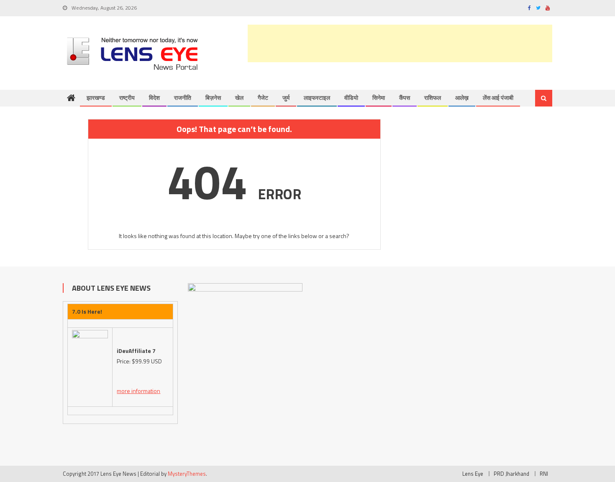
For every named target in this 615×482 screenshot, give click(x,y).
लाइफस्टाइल (317, 97)
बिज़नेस (213, 97)
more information (138, 390)
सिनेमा (378, 97)
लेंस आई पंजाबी (498, 97)
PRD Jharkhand (511, 473)
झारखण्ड (96, 97)
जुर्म (286, 97)
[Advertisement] (400, 43)
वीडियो (351, 97)
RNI (544, 473)
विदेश (154, 97)
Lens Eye (472, 473)
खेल (239, 97)
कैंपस (404, 97)
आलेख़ (462, 97)
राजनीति (182, 97)
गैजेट (263, 97)
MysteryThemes (187, 473)
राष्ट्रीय (127, 97)
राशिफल (432, 97)
